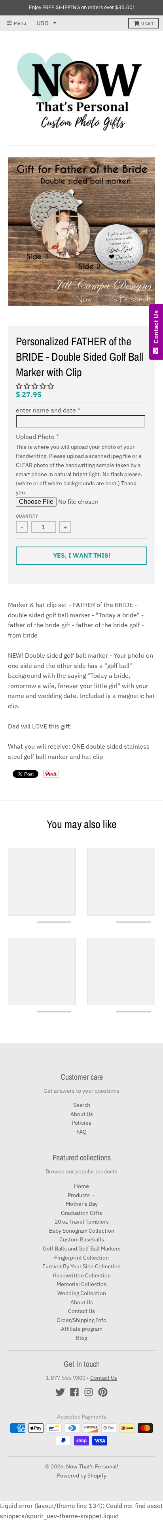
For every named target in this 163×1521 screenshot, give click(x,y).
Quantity (27, 516)
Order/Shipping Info (81, 1320)
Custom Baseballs (81, 1239)
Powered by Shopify (81, 1475)
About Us (81, 1114)
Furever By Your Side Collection (81, 1266)
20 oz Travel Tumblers (82, 1221)
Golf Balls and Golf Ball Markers (82, 1248)
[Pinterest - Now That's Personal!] (103, 1392)
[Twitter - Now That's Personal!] (60, 1392)
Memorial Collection (82, 1284)
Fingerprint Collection (81, 1257)
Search (81, 1105)
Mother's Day (82, 1203)
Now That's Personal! (92, 1466)
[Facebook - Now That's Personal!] (74, 1392)
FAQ (81, 1131)
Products (79, 1195)
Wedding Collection (81, 1293)
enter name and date (46, 410)
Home (81, 1186)
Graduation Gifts (81, 1212)
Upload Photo (35, 437)
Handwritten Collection (82, 1275)
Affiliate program (81, 1328)
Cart (147, 23)
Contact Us (81, 1311)
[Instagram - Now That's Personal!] (88, 1392)
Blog (81, 1337)
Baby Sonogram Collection (81, 1230)
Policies (81, 1122)
